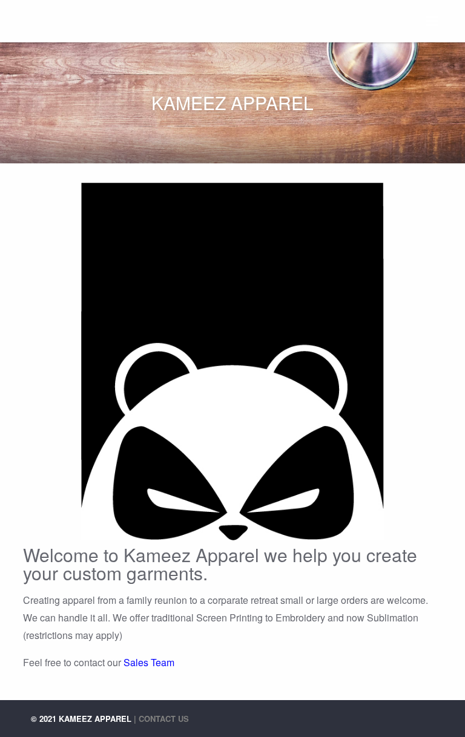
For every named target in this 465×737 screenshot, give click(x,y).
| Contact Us (161, 718)
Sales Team (149, 662)
